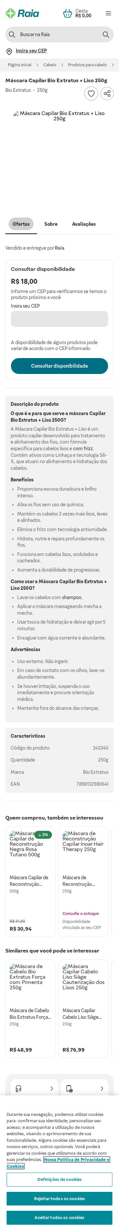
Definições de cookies (59, 1179)
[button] (59, 157)
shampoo (71, 597)
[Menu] (108, 13)
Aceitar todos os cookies (59, 1217)
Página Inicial (19, 65)
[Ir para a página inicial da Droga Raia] (22, 13)
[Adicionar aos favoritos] (91, 93)
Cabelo (49, 65)
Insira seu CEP (25, 306)
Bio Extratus (95, 772)
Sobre (51, 224)
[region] (59, 1162)
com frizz (83, 448)
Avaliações (84, 224)
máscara (78, 413)
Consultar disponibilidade (59, 366)
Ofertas (21, 224)
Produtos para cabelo (87, 65)
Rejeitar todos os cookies (59, 1198)
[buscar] (105, 34)
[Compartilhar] (107, 93)
